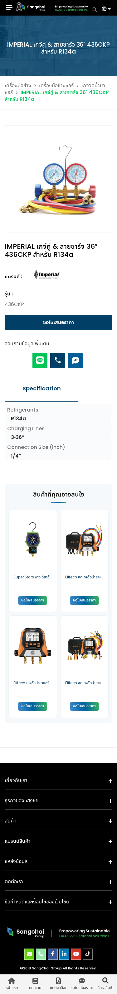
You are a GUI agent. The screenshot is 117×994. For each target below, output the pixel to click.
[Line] (40, 357)
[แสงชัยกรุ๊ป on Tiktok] (88, 954)
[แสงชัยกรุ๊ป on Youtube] (76, 954)
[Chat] (75, 357)
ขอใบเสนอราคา (58, 322)
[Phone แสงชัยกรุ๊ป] (41, 954)
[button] (104, 9)
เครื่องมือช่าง (18, 85)
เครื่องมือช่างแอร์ (56, 85)
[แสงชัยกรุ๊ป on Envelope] (29, 954)
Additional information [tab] (41, 389)
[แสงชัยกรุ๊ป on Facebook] (53, 954)
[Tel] (57, 357)
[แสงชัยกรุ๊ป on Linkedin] (64, 954)
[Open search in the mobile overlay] (94, 9)
